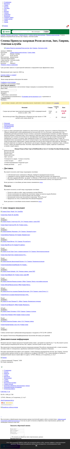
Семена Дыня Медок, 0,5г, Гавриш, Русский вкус (13, 244)
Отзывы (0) (7, 127)
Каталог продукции (12, 35)
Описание (7, 123)
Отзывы (6, 381)
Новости (6, 373)
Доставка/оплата (9, 126)
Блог (5, 9)
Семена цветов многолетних (37, 35)
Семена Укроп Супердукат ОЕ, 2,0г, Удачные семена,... (14, 224)
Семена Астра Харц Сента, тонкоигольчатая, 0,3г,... (13, 254)
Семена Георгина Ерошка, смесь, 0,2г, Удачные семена (14, 324)
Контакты (7, 3)
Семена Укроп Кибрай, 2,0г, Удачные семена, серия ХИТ (15, 274)
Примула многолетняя (52, 35)
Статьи (6, 375)
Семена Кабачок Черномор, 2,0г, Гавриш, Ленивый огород (15, 234)
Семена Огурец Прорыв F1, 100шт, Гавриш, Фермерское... (15, 304)
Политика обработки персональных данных (17, 385)
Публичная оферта (9, 388)
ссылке (56, 103)
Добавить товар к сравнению (9, 64)
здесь (41, 182)
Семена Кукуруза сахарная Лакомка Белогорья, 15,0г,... (15, 294)
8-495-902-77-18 (5, 391)
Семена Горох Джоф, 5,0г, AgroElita (10, 214)
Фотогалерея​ (8, 378)
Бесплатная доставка (10, 382)
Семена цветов (23, 35)
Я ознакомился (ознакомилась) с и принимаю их (26, 96)
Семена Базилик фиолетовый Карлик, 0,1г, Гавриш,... (14, 264)
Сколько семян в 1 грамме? (8, 75)
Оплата (6, 6)
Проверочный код (15, 438)
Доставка (6, 8)
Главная (3, 35)
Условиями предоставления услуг (31, 96)
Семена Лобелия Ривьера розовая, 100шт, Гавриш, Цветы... (15, 284)
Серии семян (31, 52)
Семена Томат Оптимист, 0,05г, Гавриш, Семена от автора (15, 314)
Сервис (6, 5)
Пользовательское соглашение (13, 387)
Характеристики (9, 124)
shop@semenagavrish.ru (7, 400)
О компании (7, 2)
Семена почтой (8, 384)
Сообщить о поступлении (8, 82)
